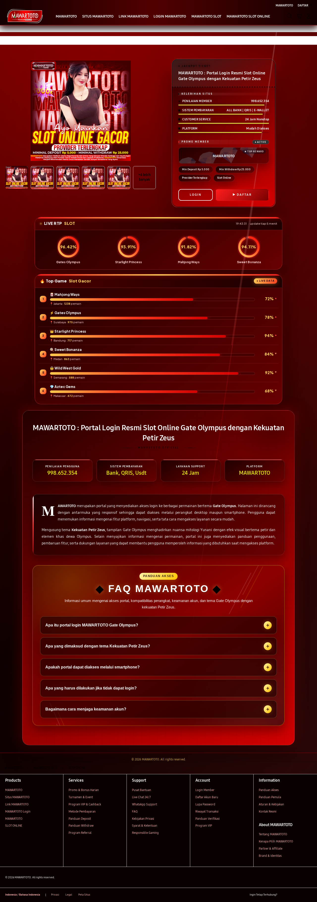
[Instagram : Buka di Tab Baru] (300, 895)
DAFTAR (244, 195)
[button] (299, 16)
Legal (68, 894)
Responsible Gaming (145, 833)
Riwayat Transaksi (206, 811)
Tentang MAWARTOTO (273, 834)
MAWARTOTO (13, 790)
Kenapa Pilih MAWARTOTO (276, 841)
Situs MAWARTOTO (17, 797)
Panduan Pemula (270, 797)
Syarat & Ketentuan (144, 825)
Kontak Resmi (267, 811)
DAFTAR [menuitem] (303, 5)
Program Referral (80, 833)
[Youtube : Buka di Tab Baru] (309, 895)
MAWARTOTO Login (17, 811)
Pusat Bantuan (141, 790)
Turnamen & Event (81, 797)
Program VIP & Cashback (85, 804)
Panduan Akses (269, 790)
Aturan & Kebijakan (271, 804)
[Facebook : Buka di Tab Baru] (283, 895)
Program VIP (203, 825)
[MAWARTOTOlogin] (24, 16)
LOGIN (195, 195)
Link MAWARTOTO (16, 804)
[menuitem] (66, 16)
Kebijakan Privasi (143, 818)
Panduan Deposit (80, 818)
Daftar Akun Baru (206, 797)
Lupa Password (205, 804)
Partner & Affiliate (270, 848)
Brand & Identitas (270, 856)
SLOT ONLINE (13, 825)
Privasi (55, 894)
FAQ (134, 811)
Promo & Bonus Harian (84, 790)
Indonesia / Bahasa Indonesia (22, 894)
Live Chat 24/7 (141, 797)
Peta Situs (84, 894)
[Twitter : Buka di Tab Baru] (291, 895)
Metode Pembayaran (82, 811)
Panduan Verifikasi (207, 818)
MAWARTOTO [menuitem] (284, 5)
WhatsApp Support (144, 804)
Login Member (204, 790)
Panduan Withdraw (81, 825)
